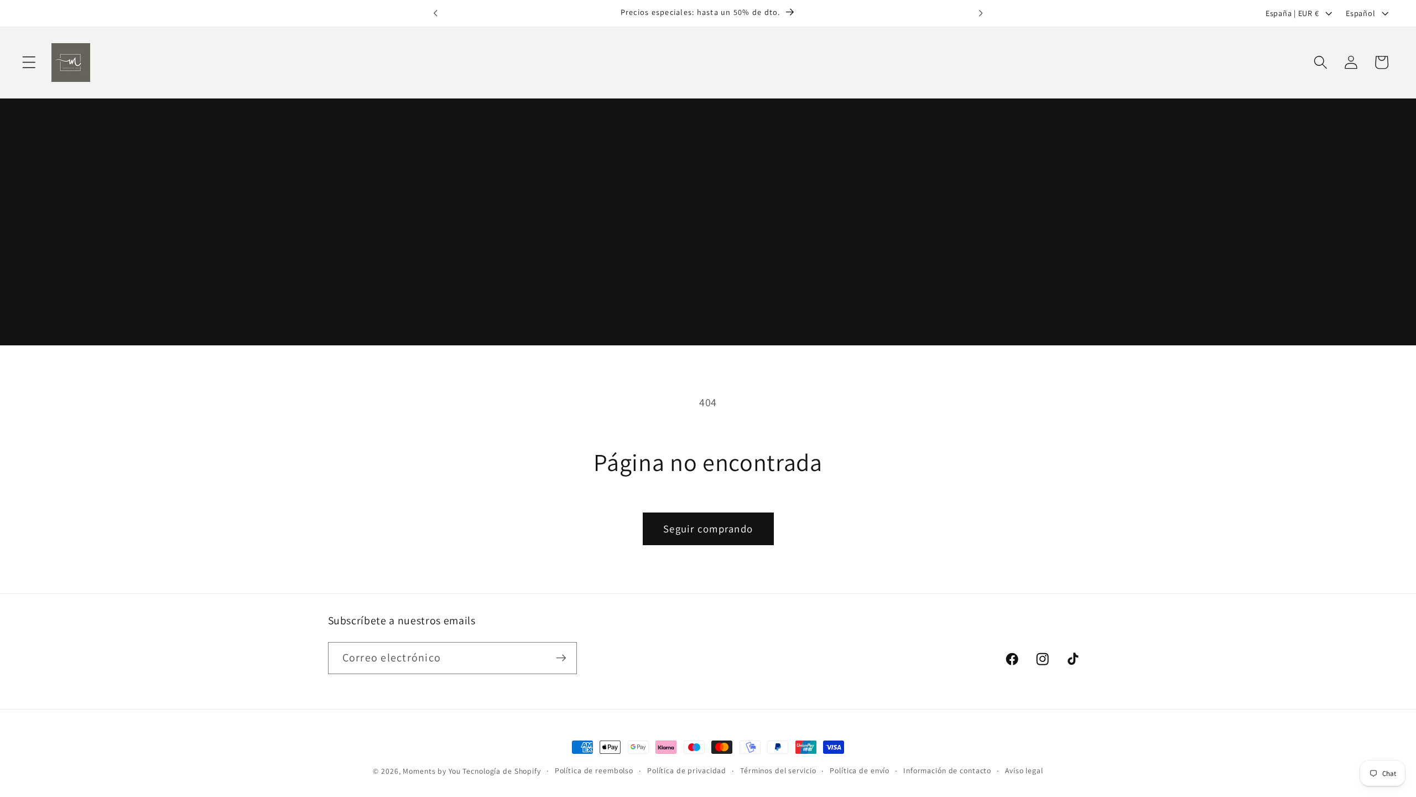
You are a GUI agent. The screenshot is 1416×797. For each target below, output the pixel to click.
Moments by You (431, 771)
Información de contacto (947, 770)
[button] (29, 62)
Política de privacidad (686, 770)
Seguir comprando (708, 528)
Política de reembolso (594, 770)
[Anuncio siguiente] (981, 13)
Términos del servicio (778, 770)
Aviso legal (1024, 770)
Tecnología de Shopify (501, 771)
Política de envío (859, 770)
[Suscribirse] (561, 658)
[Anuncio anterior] (435, 13)
